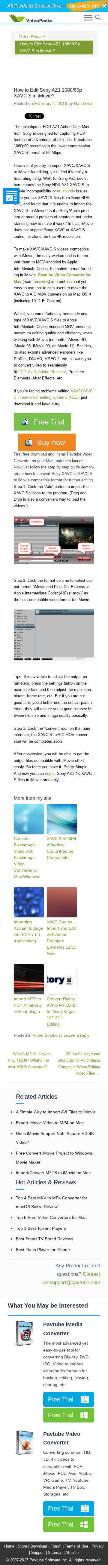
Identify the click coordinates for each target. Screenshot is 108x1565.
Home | (10, 1546)
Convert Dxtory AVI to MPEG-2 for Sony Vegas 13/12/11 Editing (61, 1011)
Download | (39, 1546)
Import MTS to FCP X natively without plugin (28, 1005)
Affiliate (72, 1552)
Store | (23, 1546)
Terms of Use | (77, 1546)
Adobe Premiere (52, 372)
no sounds (66, 191)
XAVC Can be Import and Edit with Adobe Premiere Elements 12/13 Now (61, 937)
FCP (22, 372)
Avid (32, 372)
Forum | (57, 1546)
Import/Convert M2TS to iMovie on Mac (53, 1172)
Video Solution (46, 1035)
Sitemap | (56, 1552)
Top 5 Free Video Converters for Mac (51, 1217)
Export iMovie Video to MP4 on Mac (50, 1122)
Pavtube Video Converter (61, 1438)
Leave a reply (76, 1035)
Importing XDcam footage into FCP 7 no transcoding (28, 931)
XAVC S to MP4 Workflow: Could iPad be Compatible (61, 848)
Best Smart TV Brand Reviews (44, 1238)
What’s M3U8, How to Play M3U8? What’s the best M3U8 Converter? (29, 1060)
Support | (39, 1552)
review (43, 281)
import (50, 773)
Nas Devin (84, 103)
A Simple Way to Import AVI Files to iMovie (56, 1111)
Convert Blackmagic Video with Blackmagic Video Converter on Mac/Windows (27, 857)
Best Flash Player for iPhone (43, 1249)
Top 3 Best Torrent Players (41, 1228)
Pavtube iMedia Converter (62, 1328)
